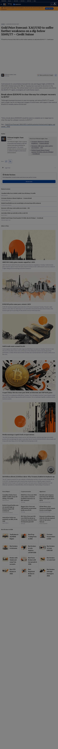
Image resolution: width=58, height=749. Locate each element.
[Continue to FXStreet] (54, 3)
